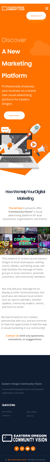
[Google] (33, 448)
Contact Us (12, 335)
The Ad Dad (15, 208)
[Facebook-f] (16, 448)
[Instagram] (22, 448)
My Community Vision (17, 459)
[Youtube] (27, 448)
